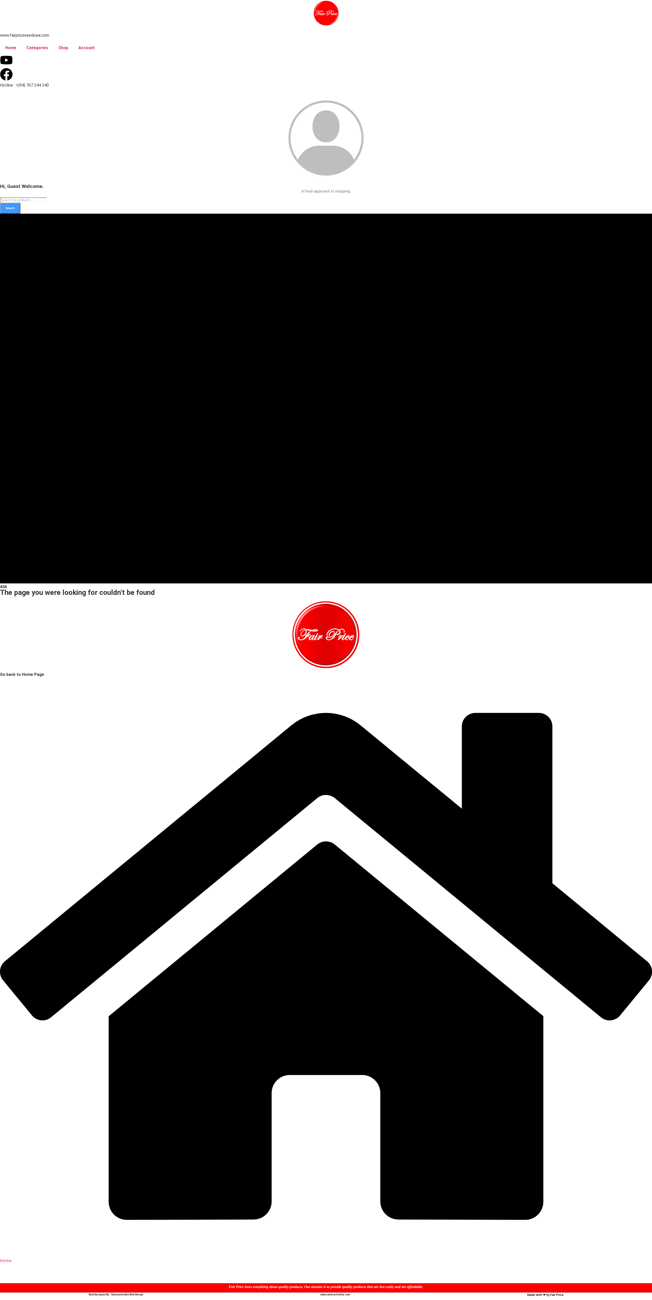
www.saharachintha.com (335, 1294)
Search (10, 208)
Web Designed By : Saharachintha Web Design (116, 1294)
